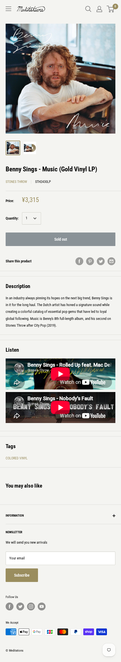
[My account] (99, 9)
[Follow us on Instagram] (31, 606)
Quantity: (12, 218)
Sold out (60, 239)
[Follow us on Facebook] (10, 606)
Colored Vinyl (17, 458)
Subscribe (22, 575)
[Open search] (88, 9)
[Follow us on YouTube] (42, 606)
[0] (110, 9)
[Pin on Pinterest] (90, 261)
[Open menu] (8, 8)
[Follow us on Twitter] (20, 606)
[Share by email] (111, 261)
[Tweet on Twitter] (101, 261)
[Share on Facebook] (79, 261)
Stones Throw (16, 182)
